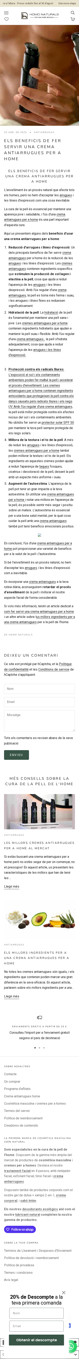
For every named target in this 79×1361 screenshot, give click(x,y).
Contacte (10, 1074)
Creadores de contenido (21, 1125)
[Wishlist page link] (8, 19)
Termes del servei (17, 1111)
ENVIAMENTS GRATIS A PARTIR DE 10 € (39, 1026)
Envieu (16, 755)
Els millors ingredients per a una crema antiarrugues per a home (36, 958)
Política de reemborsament (23, 1118)
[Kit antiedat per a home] (39, 535)
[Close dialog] (63, 1292)
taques (44, 466)
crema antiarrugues (30, 339)
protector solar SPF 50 (58, 422)
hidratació (51, 312)
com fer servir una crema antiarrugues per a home (39, 611)
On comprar (12, 1081)
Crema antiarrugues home (22, 1096)
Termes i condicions (18, 1273)
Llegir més (11, 886)
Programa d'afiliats (17, 1089)
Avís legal (11, 1280)
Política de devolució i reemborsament (31, 1258)
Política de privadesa (19, 1265)
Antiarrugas (44, 132)
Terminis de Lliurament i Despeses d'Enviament (38, 1251)
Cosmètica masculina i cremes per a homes (35, 1103)
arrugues (66, 195)
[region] (39, 1028)
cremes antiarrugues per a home (45, 323)
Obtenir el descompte (36, 1339)
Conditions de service (53, 669)
